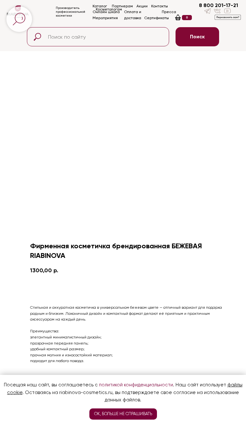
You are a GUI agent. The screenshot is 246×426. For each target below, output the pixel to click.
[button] (228, 17)
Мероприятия (105, 18)
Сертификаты (156, 18)
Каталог (100, 6)
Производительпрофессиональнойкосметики (70, 11)
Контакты (159, 6)
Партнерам (122, 6)
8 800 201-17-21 (218, 5)
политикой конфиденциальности (136, 385)
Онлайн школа (106, 12)
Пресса (169, 12)
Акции (142, 6)
